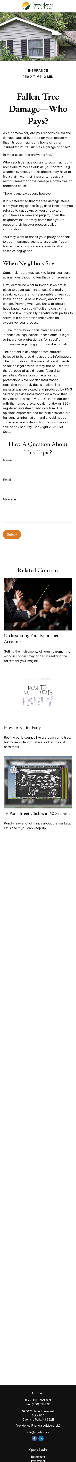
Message (9, 499)
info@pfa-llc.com (38, 1432)
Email (7, 480)
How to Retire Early (22, 727)
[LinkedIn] (41, 1438)
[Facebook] (34, 1438)
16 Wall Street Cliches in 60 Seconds (37, 813)
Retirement (38, 1456)
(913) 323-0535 (42, 1400)
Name (7, 460)
